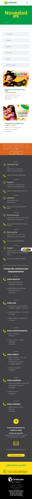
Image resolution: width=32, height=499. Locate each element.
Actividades (9, 34)
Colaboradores (16, 455)
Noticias (8, 59)
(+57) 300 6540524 (17, 471)
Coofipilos (8, 46)
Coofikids (7, 92)
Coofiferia (8, 40)
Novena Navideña (11, 65)
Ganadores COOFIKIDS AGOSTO (16, 123)
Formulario (16, 152)
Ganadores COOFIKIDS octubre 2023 (15, 90)
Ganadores (9, 52)
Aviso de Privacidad (16, 495)
